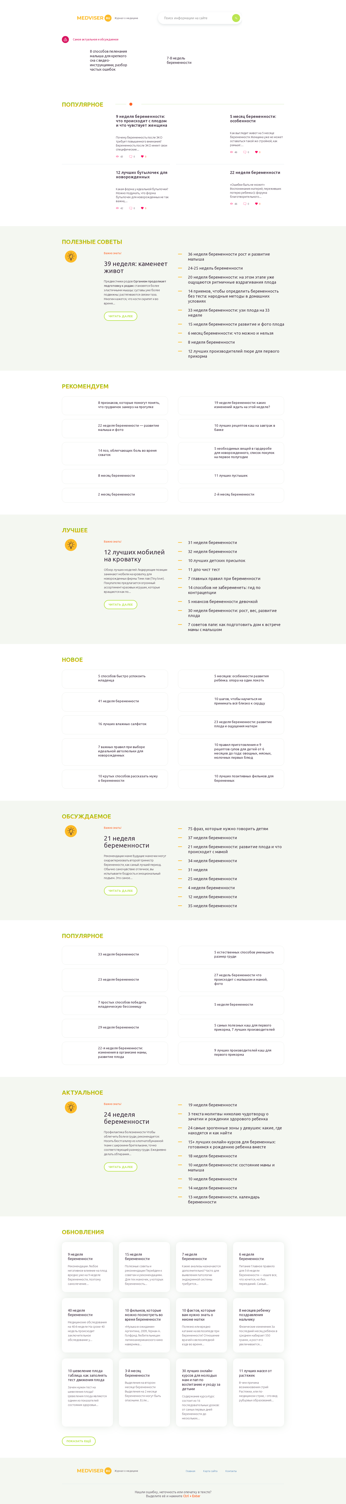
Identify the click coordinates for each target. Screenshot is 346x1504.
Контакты (231, 1471)
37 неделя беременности (212, 837)
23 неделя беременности (118, 979)
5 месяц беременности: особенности (253, 118)
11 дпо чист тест (204, 569)
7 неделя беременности (194, 1256)
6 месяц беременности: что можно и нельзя (231, 333)
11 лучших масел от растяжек (255, 1373)
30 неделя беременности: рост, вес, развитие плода (232, 613)
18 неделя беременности (212, 1156)
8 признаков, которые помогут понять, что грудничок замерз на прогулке (129, 405)
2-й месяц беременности (234, 494)
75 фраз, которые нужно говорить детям (228, 828)
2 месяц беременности (116, 494)
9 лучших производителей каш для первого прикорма (242, 1052)
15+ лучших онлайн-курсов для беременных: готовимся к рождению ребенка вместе (232, 1144)
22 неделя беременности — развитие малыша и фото (128, 427)
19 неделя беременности (212, 1105)
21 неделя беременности (126, 842)
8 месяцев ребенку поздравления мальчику (254, 1314)
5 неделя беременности (233, 1004)
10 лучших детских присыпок (216, 560)
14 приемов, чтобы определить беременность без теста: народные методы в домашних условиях (233, 296)
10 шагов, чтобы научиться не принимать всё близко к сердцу (239, 701)
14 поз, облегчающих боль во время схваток (127, 452)
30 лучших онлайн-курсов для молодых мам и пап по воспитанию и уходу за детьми (201, 1380)
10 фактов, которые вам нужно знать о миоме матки (198, 1314)
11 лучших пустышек (231, 475)
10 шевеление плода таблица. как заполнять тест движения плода (87, 1375)
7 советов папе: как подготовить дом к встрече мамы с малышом (234, 627)
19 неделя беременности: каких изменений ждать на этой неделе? (242, 405)
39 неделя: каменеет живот (136, 267)
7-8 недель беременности (179, 60)
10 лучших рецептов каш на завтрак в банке (244, 427)
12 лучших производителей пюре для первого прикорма (233, 353)
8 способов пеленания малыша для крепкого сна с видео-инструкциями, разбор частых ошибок (108, 60)
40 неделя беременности (80, 1312)
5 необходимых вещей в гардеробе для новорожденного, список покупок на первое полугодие (244, 452)
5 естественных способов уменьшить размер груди (244, 954)
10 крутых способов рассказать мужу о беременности (128, 778)
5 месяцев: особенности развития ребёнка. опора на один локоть (241, 678)
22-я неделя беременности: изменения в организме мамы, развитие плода (122, 1052)
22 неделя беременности (255, 172)
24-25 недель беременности (215, 268)
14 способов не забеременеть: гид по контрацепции (224, 590)
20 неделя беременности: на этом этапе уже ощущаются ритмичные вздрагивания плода (232, 279)
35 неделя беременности (212, 905)
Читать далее (121, 316)
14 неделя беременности (212, 1188)
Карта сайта (210, 1471)
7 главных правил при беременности (224, 578)
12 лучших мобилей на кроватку (134, 556)
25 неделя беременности (212, 878)
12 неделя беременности (212, 896)
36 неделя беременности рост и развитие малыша (229, 256)
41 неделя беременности (118, 701)
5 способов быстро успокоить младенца (122, 678)
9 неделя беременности (80, 1256)
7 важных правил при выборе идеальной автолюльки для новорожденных (121, 751)
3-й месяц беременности (137, 1373)
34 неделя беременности (212, 860)
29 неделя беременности (118, 1027)
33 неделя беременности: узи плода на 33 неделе (229, 312)
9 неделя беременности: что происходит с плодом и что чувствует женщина (141, 120)
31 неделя (198, 869)
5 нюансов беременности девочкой (223, 601)
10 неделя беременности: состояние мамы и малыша (231, 1167)
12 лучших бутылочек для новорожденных (141, 174)
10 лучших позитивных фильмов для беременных (244, 778)
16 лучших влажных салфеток (122, 724)
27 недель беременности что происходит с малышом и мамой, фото (241, 979)
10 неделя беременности (212, 1179)
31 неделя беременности (212, 542)
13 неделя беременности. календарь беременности (224, 1199)
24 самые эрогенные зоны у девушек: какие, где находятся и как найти (235, 1130)
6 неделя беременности (251, 1256)
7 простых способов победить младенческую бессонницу (122, 1004)
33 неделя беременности (118, 954)
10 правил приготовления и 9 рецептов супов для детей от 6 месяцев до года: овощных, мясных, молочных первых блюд (243, 751)
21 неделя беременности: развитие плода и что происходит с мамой (235, 849)
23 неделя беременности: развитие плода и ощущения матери (243, 724)
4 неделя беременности (211, 887)
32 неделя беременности (212, 551)
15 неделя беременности (137, 1256)
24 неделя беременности (126, 1118)
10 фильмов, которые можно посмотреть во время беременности (144, 1314)
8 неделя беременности (211, 342)
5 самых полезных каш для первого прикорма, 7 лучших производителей (244, 1027)
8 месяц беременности (116, 475)
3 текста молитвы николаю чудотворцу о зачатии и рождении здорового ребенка (228, 1116)
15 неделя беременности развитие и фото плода (236, 324)
